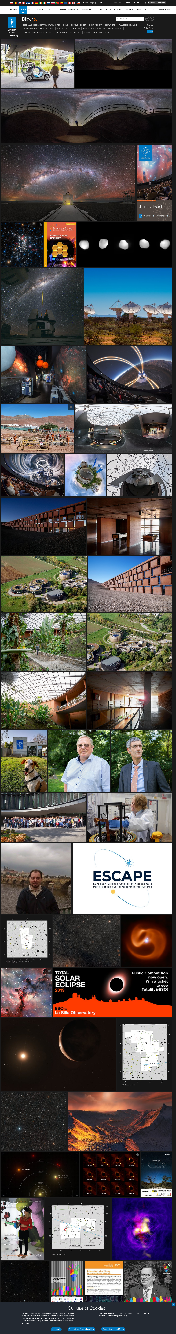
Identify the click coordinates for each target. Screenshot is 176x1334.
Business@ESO (143, 10)
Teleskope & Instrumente (68, 10)
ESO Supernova (95, 25)
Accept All (56, 1329)
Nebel (68, 29)
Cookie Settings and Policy (113, 1329)
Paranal (77, 29)
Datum (150, 32)
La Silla (59, 29)
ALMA (51, 25)
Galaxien (134, 25)
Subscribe (118, 3)
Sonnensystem (60, 33)
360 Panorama (40, 25)
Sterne (87, 33)
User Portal (161, 3)
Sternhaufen (76, 33)
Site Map (135, 3)
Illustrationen (47, 29)
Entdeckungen (88, 10)
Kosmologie (75, 25)
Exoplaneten (110, 25)
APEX (58, 25)
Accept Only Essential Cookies (81, 1329)
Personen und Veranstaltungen (98, 29)
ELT (84, 25)
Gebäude (119, 29)
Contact (127, 3)
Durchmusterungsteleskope (106, 33)
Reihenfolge (148, 28)
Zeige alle (27, 25)
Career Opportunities (161, 10)
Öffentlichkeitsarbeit (114, 10)
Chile (65, 25)
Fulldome (123, 25)
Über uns (13, 10)
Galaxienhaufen (30, 29)
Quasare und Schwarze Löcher (37, 33)
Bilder (23, 10)
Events (99, 10)
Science (151, 3)
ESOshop (51, 10)
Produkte (131, 10)
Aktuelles (41, 10)
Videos (31, 10)
